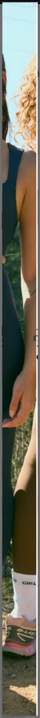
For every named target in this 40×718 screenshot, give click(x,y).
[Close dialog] (35, 5)
